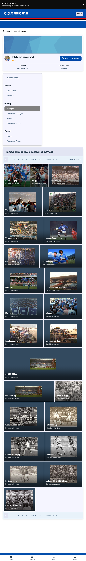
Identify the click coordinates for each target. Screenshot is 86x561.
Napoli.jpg (9, 287)
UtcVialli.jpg (56, 180)
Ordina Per (74, 159)
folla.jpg (49, 313)
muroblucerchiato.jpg (55, 287)
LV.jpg (35, 180)
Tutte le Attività (13, 77)
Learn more (5, 4)
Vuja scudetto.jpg (12, 210)
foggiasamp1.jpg (53, 341)
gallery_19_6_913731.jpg (56, 481)
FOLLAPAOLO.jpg (13, 505)
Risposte (10, 95)
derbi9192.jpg (11, 374)
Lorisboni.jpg (11, 481)
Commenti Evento (14, 141)
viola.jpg (48, 210)
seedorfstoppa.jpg (54, 238)
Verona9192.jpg (12, 238)
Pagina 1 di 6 (50, 159)
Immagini (10, 108)
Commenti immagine (15, 113)
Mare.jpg (9, 313)
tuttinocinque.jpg (12, 454)
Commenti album (13, 123)
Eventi (9, 136)
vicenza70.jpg (62, 395)
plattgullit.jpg (47, 261)
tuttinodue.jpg (52, 424)
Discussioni (11, 90)
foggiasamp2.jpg (12, 341)
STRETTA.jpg (11, 180)
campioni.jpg (10, 395)
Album (9, 118)
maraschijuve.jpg (54, 454)
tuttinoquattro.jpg (12, 424)
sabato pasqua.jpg (13, 261)
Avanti (33, 159)
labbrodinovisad (13, 183)
